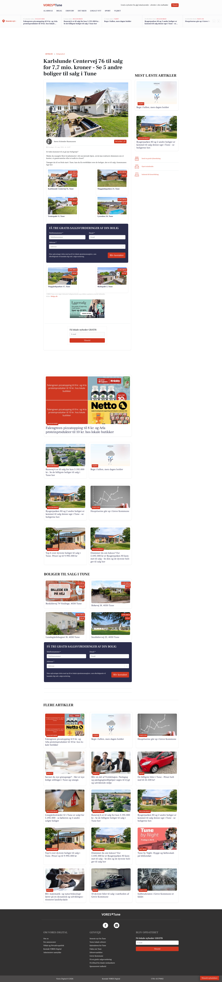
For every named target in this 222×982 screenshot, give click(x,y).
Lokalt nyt (95, 11)
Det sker (82, 11)
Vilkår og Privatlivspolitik (53, 945)
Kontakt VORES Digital (52, 949)
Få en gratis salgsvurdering (101, 959)
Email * (92, 233)
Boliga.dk (54, 296)
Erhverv (70, 11)
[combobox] (50, 246)
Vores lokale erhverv (98, 942)
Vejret (117, 11)
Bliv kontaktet (116, 255)
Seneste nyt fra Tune (98, 938)
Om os (46, 938)
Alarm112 (48, 11)
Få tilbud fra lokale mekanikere (102, 963)
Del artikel (118, 141)
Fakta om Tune (96, 949)
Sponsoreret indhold (98, 966)
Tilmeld (175, 5)
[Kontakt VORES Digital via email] (116, 925)
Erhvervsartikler (96, 952)
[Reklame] (87, 308)
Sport (107, 11)
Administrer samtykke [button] (52, 952)
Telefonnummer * (56, 233)
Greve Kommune (96, 956)
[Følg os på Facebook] (105, 925)
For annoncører (49, 942)
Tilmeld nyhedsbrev (210, 978)
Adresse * (53, 242)
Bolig (59, 11)
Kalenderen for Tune (98, 945)
